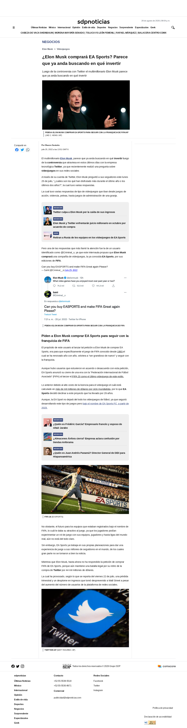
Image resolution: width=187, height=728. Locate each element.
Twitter (97, 685)
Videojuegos (63, 49)
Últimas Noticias (39, 27)
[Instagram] (22, 666)
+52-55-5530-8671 (62, 685)
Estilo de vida (88, 27)
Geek (153, 27)
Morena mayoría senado (69, 33)
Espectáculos (142, 27)
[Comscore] (167, 666)
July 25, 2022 (71, 270)
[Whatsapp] (28, 150)
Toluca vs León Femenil (100, 33)
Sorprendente (126, 27)
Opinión (76, 27)
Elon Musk (47, 49)
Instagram (98, 690)
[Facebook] (17, 150)
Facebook (98, 681)
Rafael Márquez (126, 33)
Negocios (112, 27)
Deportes (101, 27)
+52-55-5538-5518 (62, 681)
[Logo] (93, 22)
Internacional (64, 27)
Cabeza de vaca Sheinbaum (37, 33)
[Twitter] (22, 150)
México (52, 27)
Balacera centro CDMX (152, 33)
